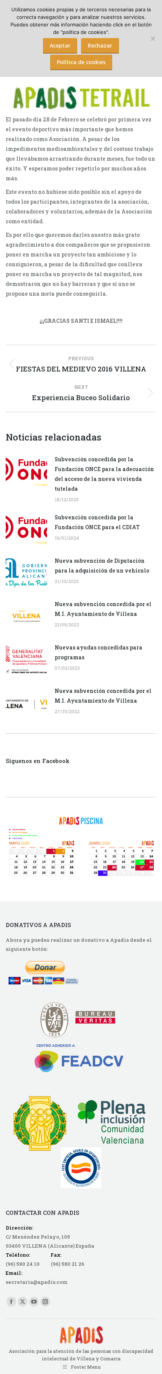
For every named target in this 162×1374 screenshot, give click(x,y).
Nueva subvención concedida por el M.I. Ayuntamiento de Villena (103, 608)
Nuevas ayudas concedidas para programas (98, 652)
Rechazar (100, 45)
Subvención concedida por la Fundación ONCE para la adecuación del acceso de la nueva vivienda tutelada (104, 474)
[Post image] (26, 471)
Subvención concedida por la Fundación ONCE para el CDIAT (97, 522)
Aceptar (60, 45)
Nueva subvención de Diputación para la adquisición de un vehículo (102, 565)
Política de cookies (81, 62)
